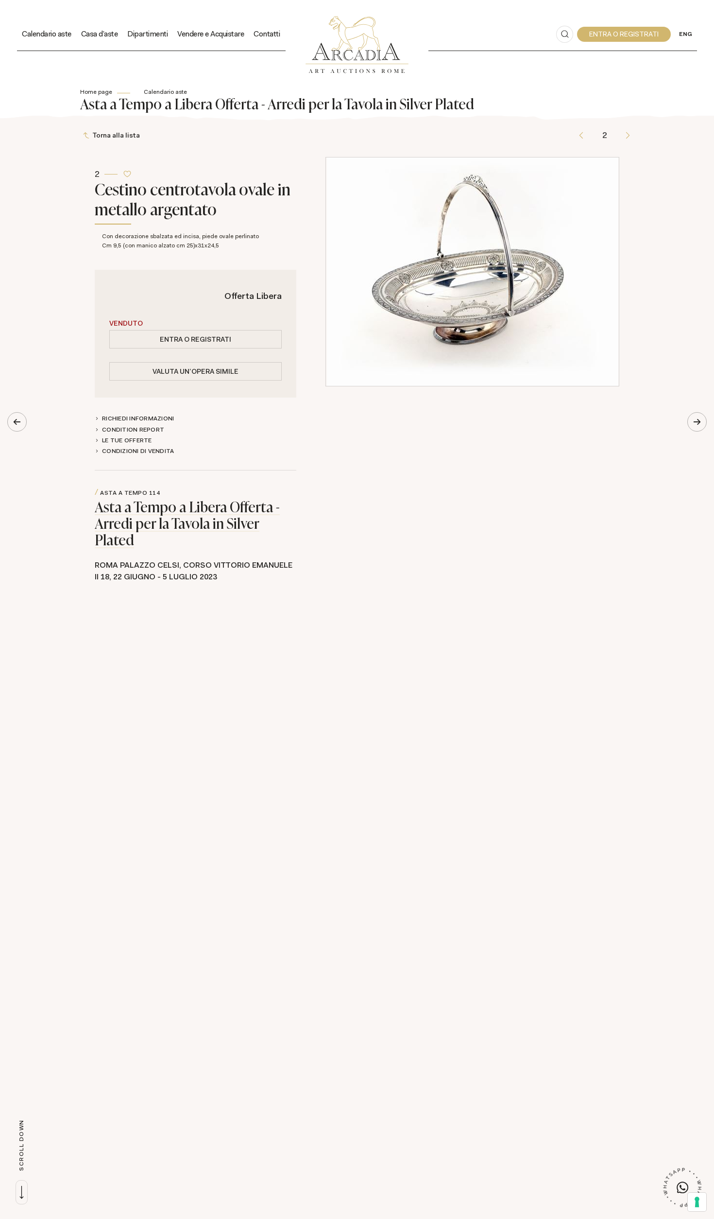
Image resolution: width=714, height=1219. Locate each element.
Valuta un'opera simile (195, 371)
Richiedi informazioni (138, 418)
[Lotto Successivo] (628, 135)
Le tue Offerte (127, 440)
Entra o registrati (195, 339)
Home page (96, 92)
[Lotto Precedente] (581, 135)
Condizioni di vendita (138, 451)
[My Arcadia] (624, 34)
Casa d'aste (99, 34)
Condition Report (133, 430)
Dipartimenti (147, 34)
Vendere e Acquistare (210, 34)
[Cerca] (564, 34)
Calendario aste (46, 34)
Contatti (267, 34)
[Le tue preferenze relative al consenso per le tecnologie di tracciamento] (697, 1202)
